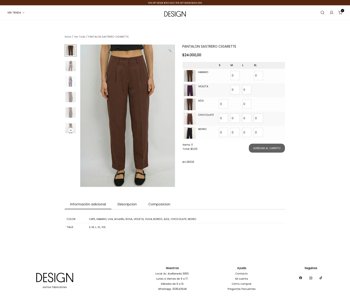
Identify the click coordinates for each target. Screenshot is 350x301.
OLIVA (148, 219)
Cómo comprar (242, 284)
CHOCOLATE (178, 219)
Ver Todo (79, 37)
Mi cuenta (241, 279)
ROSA (129, 219)
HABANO (101, 219)
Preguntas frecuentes (242, 289)
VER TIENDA (14, 12)
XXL (104, 227)
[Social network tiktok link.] (321, 277)
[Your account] (331, 12)
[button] (169, 50)
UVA (110, 219)
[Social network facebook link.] (300, 277)
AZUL (167, 219)
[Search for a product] (322, 12)
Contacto (241, 273)
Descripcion (127, 204)
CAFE (92, 219)
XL (99, 227)
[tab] (88, 204)
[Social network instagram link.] (310, 277)
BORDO (157, 219)
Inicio (68, 37)
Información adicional (88, 204)
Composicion (159, 204)
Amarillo (119, 219)
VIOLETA (139, 219)
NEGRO (192, 219)
